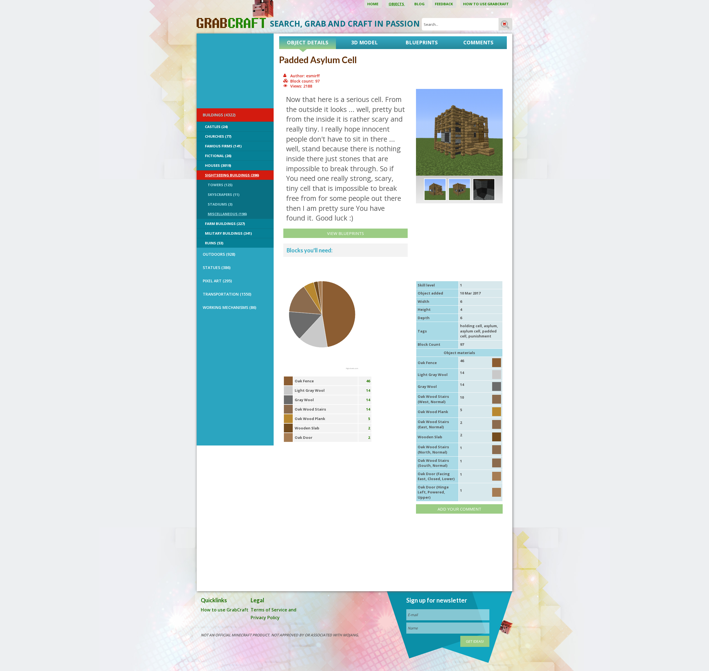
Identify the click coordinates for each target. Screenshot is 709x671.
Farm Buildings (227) (225, 223)
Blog (419, 3)
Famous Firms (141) (223, 146)
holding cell (471, 325)
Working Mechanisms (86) (229, 307)
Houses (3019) (218, 165)
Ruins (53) (214, 242)
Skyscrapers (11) (223, 194)
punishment (479, 336)
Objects (397, 3)
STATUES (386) (216, 267)
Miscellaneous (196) (227, 213)
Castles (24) (216, 126)
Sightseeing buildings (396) (232, 175)
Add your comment (459, 509)
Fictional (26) (218, 155)
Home (373, 3)
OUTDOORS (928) (219, 254)
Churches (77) (218, 136)
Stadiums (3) (220, 204)
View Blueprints (345, 233)
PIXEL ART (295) (217, 280)
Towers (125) (220, 184)
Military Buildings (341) (228, 233)
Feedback (444, 3)
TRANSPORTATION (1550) (227, 294)
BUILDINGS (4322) (219, 114)
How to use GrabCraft (486, 3)
